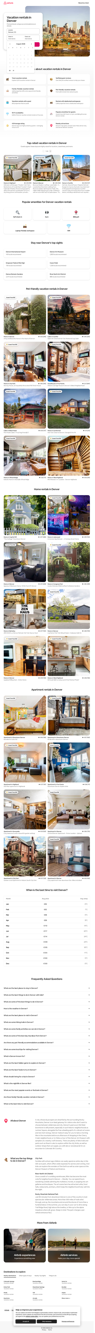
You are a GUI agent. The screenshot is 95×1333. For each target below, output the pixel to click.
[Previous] (43, 151)
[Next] (50, 151)
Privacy (44, 1330)
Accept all (26, 1321)
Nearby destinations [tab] (10, 1276)
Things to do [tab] (52, 1276)
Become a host (83, 3)
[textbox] (15, 39)
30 (10, 70)
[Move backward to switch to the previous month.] (10, 44)
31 (13, 70)
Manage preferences (68, 1321)
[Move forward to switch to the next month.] (31, 44)
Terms (50, 1330)
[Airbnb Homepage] (8, 3)
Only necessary (46, 1321)
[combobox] (23, 32)
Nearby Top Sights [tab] (40, 1276)
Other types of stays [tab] (25, 1276)
